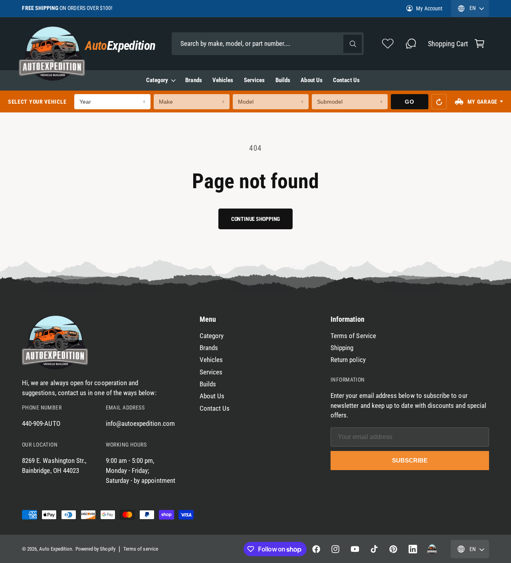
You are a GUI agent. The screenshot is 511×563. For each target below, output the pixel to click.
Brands (209, 348)
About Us (212, 396)
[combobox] (268, 43)
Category (157, 80)
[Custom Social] (432, 549)
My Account (429, 8)
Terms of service (140, 549)
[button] (479, 43)
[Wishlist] (387, 43)
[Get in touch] (410, 43)
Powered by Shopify (95, 549)
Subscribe (410, 460)
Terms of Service (353, 336)
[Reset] (439, 101)
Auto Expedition (55, 549)
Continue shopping (255, 219)
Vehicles (211, 360)
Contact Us (215, 408)
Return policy (348, 360)
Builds (208, 384)
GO (409, 101)
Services (211, 372)
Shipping (342, 348)
